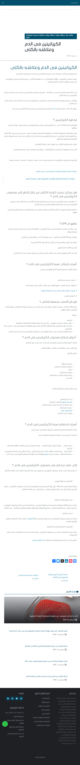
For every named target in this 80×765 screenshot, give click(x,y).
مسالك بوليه (50, 35)
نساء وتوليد (42, 706)
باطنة (71, 35)
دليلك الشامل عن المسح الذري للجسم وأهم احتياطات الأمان (47, 676)
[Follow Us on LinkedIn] (8, 698)
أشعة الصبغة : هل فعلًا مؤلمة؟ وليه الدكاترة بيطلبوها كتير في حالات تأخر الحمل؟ (38, 631)
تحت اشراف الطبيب (38, 540)
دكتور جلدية (46, 710)
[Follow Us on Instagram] (12, 698)
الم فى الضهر (67, 402)
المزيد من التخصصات (43, 725)
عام (67, 35)
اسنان (44, 698)
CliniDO (65, 580)
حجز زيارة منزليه (19, 716)
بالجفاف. (30, 519)
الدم (54, 109)
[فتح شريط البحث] (3, 3)
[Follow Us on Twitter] (16, 698)
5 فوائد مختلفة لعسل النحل (28, 575)
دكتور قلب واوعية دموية (41, 717)
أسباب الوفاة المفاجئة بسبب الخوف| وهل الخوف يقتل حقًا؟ (46, 661)
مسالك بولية (60, 35)
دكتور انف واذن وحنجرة (42, 721)
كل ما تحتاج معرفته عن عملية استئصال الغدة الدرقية (54, 616)
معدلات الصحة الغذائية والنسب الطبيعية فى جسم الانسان (56, 171)
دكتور (48, 698)
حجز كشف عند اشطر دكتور (14, 712)
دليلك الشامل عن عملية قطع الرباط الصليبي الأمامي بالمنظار (46, 646)
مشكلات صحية (39, 35)
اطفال (44, 702)
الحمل (46, 454)
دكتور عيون (46, 713)
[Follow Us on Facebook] (21, 698)
